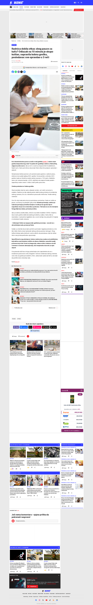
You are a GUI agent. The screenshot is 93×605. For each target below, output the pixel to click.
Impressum (35, 596)
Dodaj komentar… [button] (20, 521)
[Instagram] (66, 66)
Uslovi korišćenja (66, 596)
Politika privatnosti (57, 596)
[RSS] (78, 66)
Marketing (25, 596)
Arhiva (50, 596)
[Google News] (81, 66)
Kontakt (30, 596)
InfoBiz (19, 40)
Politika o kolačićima (43, 596)
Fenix (16, 262)
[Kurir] (17, 3)
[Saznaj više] (59, 575)
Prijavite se (33, 586)
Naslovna (14, 40)
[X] (69, 66)
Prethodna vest (18, 307)
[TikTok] (75, 66)
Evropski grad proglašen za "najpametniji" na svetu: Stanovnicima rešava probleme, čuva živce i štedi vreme (43, 9)
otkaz (19, 318)
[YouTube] (72, 66)
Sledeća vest (52, 307)
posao (14, 318)
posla (44, 161)
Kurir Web (18, 60)
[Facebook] (62, 66)
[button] (54, 61)
